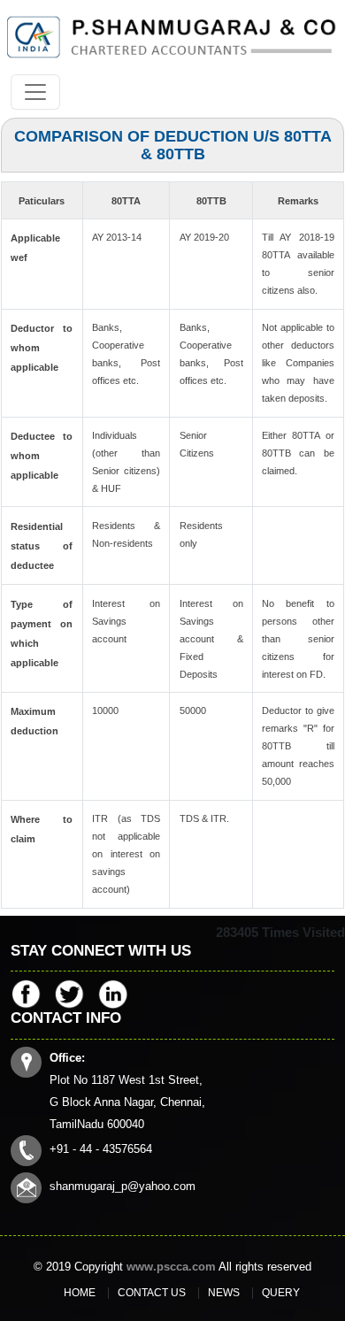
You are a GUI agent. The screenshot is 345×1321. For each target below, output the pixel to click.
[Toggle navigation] (35, 92)
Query (281, 1292)
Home (80, 1292)
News (224, 1292)
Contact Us (152, 1292)
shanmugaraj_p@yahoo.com (123, 1186)
